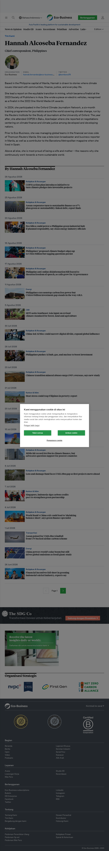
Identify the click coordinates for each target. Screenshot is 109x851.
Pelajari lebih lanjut (31, 425)
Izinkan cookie (71, 433)
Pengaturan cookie (54, 440)
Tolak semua (37, 433)
